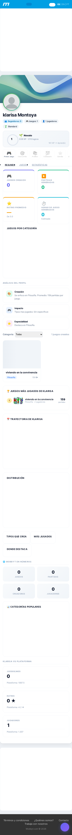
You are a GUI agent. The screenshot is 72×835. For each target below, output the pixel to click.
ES (58, 4)
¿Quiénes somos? (44, 820)
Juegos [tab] (23, 165)
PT (67, 4)
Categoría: (8, 334)
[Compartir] (64, 827)
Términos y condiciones (16, 820)
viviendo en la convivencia (21, 372)
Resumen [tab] (10, 165)
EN (63, 4)
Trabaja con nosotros (36, 823)
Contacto (64, 820)
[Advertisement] (36, 40)
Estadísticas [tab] (39, 165)
